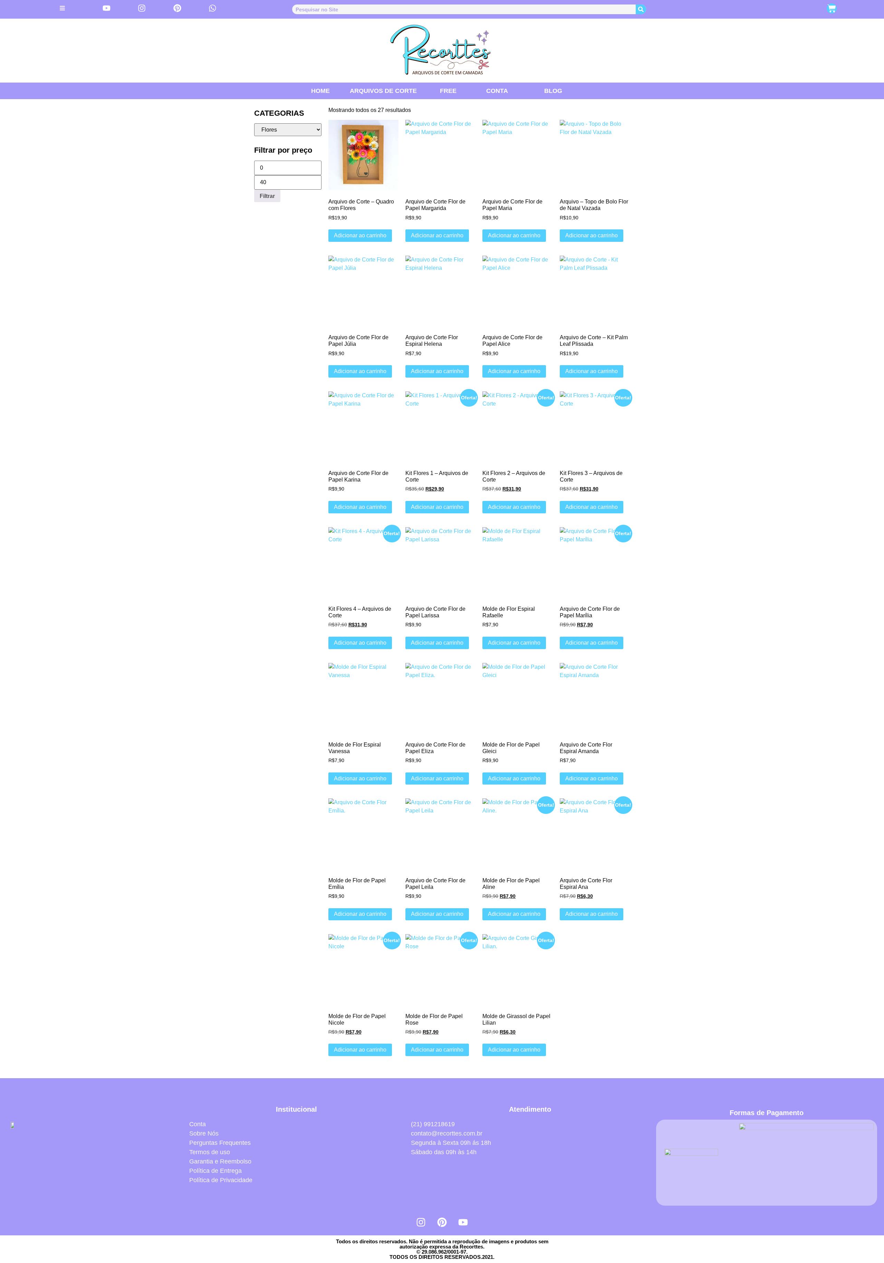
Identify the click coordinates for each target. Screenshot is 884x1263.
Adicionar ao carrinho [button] (360, 235)
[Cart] (832, 8)
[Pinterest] (442, 1222)
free (448, 90)
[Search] (641, 9)
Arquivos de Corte (383, 90)
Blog (553, 90)
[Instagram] (421, 1222)
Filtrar (267, 196)
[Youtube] (463, 1222)
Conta (497, 90)
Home (320, 90)
